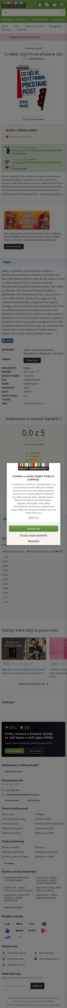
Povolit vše (33, 528)
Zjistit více (33, 517)
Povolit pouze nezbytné (33, 535)
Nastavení (33, 541)
